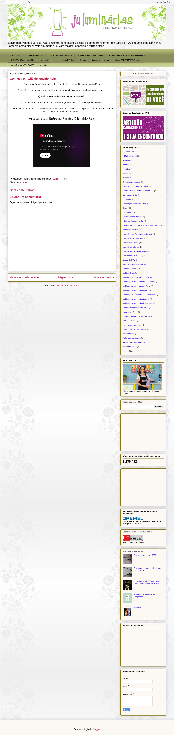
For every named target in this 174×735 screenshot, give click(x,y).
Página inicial (16, 55)
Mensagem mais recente (24, 277)
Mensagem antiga (103, 277)
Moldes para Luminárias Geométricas (139, 295)
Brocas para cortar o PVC (145, 555)
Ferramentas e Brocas (132, 216)
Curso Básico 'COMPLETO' (22, 65)
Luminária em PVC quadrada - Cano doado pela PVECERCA (147, 582)
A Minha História (130, 156)
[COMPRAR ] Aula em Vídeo (23, 60)
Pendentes (127, 333)
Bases (125, 173)
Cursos (83, 60)
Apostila (126, 165)
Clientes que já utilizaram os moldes (138, 191)
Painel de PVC (129, 321)
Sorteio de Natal (129, 346)
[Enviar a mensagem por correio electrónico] (64, 179)
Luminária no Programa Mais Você (137, 234)
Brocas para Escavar (132, 182)
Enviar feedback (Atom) (68, 285)
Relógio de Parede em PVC (134, 342)
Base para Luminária (100, 60)
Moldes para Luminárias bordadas (137, 277)
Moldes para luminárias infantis (136, 299)
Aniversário (127, 160)
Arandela (126, 169)
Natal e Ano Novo (130, 312)
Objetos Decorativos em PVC (135, 316)
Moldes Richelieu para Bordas (135, 307)
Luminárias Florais (131, 243)
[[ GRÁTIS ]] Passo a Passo (60, 55)
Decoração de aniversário (134, 204)
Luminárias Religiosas (132, 256)
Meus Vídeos (46, 60)
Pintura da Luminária (132, 338)
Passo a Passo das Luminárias (136, 329)
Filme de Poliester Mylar (133, 221)
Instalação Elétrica (66, 60)
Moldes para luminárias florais (135, 290)
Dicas (125, 208)
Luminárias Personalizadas (134, 251)
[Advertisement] (143, 431)
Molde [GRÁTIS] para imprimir (90, 55)
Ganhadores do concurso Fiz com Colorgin (141, 225)
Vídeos (23, 182)
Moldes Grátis (129, 273)
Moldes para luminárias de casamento (139, 281)
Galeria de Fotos (35, 55)
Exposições (127, 212)
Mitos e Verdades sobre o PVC (136, 264)
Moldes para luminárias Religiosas (137, 303)
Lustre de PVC (129, 260)
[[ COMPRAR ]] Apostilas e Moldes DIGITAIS (128, 55)
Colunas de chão (130, 195)
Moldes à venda (129, 269)
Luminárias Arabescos (132, 238)
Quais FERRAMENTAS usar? (127, 60)
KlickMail (150, 73)
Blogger (96, 729)
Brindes (126, 178)
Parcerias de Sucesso (132, 325)
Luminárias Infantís (131, 247)
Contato (43, 65)
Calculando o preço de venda (135, 186)
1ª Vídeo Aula (128, 152)
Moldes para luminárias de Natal (136, 286)
